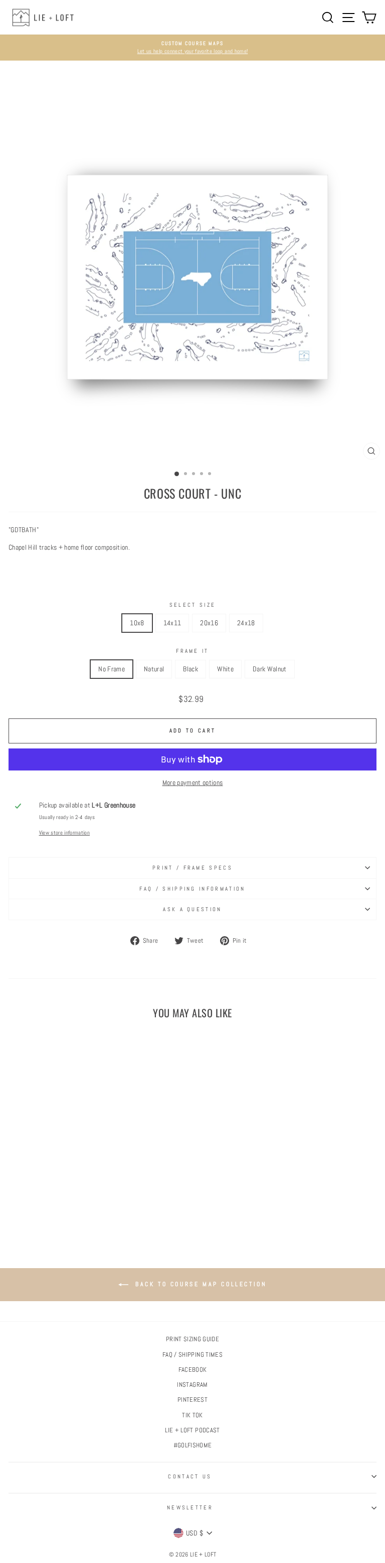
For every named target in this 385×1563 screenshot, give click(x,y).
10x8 (137, 622)
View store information (64, 832)
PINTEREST (192, 1400)
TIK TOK (192, 1415)
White (225, 668)
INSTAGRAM (192, 1385)
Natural (154, 668)
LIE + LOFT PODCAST (192, 1430)
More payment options (192, 782)
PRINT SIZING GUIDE (192, 1339)
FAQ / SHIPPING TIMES (192, 1355)
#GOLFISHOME (192, 1445)
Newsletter (190, 1507)
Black (190, 668)
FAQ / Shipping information (192, 888)
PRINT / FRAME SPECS (192, 867)
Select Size (192, 604)
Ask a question (192, 909)
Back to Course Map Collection (199, 1284)
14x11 (172, 622)
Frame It (192, 650)
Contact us (190, 1476)
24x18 (246, 622)
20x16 (209, 622)
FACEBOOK (192, 1370)
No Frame (111, 668)
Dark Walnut (270, 668)
